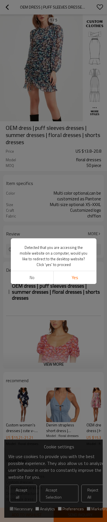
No (32, 277)
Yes (75, 277)
